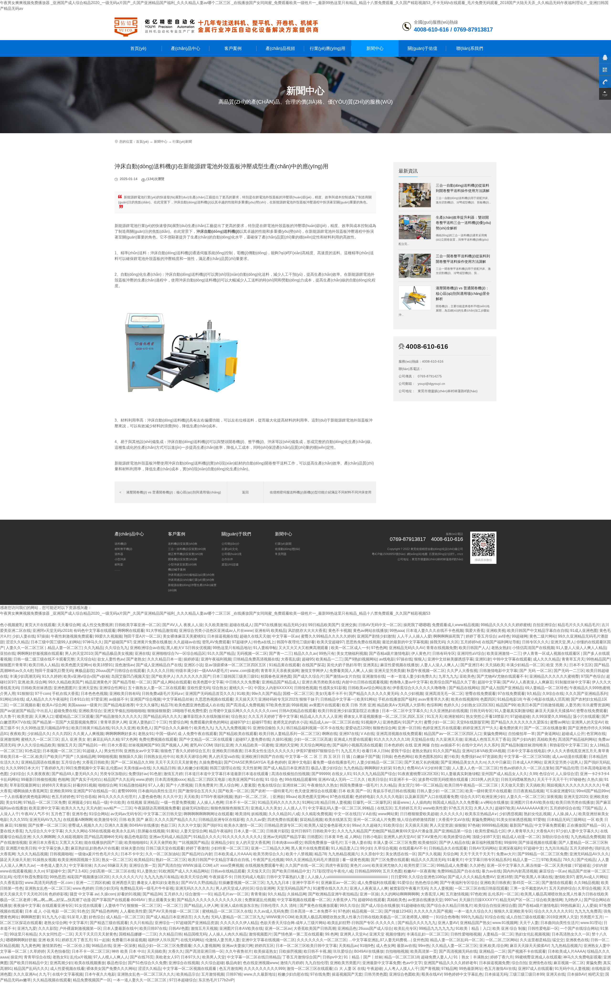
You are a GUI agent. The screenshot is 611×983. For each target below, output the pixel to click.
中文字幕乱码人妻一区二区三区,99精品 (341, 808)
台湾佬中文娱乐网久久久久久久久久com (243, 711)
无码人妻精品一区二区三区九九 (237, 917)
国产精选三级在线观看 (109, 923)
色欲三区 (168, 825)
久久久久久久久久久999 (264, 969)
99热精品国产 (598, 659)
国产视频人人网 (174, 745)
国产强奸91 (212, 825)
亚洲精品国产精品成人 (281, 682)
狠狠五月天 (66, 745)
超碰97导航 (261, 722)
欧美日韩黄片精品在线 (90, 728)
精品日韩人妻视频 (335, 802)
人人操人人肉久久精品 (228, 934)
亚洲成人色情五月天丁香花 (487, 739)
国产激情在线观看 (557, 883)
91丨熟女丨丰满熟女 (470, 957)
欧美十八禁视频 (299, 854)
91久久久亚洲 (123, 728)
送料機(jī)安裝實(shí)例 (182, 543)
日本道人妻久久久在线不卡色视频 (434, 631)
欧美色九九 (203, 728)
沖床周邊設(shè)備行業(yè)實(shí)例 (191, 579)
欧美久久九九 (72, 808)
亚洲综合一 (164, 923)
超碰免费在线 (65, 711)
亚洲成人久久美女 (266, 808)
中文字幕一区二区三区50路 (527, 757)
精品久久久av (305, 653)
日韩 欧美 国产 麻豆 (136, 820)
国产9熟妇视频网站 (360, 659)
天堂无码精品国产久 (294, 888)
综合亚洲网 (265, 888)
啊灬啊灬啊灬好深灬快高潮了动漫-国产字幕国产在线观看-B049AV (89, 900)
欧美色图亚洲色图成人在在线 (199, 705)
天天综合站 (85, 659)
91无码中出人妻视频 (572, 969)
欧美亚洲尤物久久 (387, 865)
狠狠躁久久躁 (130, 757)
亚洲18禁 (504, 877)
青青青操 (258, 894)
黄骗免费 (593, 963)
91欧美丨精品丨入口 (473, 928)
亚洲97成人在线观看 (535, 969)
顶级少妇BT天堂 (486, 837)
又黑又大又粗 (70, 842)
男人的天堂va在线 (224, 757)
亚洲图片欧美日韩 (21, 848)
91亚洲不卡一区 (402, 779)
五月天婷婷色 (581, 848)
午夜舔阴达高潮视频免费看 (157, 808)
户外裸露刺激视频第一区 (80, 928)
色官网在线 (596, 734)
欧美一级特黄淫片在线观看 (488, 791)
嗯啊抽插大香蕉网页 (30, 791)
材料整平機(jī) (123, 549)
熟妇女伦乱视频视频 (532, 934)
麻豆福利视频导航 (487, 842)
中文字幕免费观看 (549, 825)
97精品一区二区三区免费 (44, 802)
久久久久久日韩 (160, 671)
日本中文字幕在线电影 (526, 751)
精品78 (167, 705)
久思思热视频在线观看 (214, 699)
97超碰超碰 (520, 716)
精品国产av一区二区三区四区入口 (452, 734)
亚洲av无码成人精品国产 (170, 837)
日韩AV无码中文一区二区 (379, 625)
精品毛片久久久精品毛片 (579, 625)
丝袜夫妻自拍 (132, 848)
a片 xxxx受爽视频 (228, 865)
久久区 (452, 642)
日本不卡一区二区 (240, 802)
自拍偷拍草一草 (521, 734)
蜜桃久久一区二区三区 (40, 739)
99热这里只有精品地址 (232, 648)
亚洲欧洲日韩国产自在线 (262, 757)
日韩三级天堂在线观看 (165, 848)
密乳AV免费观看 (216, 642)
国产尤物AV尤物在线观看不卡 (502, 676)
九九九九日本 (278, 883)
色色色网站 (403, 757)
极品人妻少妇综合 (326, 768)
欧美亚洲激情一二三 (504, 653)
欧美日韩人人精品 (44, 665)
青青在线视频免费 (441, 648)
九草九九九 (448, 676)
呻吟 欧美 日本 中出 (128, 951)
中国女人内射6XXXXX (273, 688)
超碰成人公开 (573, 734)
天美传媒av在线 (137, 768)
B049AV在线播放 (144, 825)
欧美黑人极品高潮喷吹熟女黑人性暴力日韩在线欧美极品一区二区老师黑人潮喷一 (364, 917)
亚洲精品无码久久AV (406, 648)
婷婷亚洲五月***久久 (480, 728)
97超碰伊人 (242, 642)
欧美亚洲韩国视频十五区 (79, 860)
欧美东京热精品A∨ (481, 814)
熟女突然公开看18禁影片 (487, 716)
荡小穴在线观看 (586, 716)
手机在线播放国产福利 (397, 699)
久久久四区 (61, 734)
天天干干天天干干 (552, 779)
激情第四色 (51, 946)
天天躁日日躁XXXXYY (478, 900)
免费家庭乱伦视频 (260, 900)
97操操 (43, 636)
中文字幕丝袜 (80, 865)
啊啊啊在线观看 (130, 631)
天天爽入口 (43, 716)
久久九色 (201, 917)
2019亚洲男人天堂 (562, 917)
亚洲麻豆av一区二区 (338, 883)
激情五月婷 (173, 774)
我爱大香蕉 (474, 631)
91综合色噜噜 (447, 917)
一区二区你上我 (76, 946)
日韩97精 (234, 974)
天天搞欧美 (494, 665)
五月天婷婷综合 (562, 888)
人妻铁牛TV (115, 906)
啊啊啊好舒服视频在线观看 (40, 653)
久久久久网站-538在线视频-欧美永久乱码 (100, 831)
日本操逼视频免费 (494, 963)
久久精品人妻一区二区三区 (454, 946)
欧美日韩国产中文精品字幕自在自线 (537, 631)
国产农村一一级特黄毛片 (272, 791)
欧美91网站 (366, 699)
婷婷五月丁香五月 (77, 940)
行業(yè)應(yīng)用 (327, 48)
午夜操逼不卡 (220, 877)
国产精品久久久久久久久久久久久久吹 (210, 900)
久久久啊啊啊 (43, 837)
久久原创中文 (372, 854)
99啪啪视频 (107, 757)
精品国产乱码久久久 (31, 969)
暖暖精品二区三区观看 (74, 716)
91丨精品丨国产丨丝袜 (363, 957)
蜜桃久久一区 (240, 688)
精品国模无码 (195, 934)
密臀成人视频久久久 (85, 825)
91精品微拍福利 (132, 785)
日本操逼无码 (496, 974)
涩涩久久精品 (17, 642)
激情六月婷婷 (291, 963)
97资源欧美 (492, 757)
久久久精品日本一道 (164, 659)
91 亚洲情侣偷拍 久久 (266, 728)
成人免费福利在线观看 (376, 883)
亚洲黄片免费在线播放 (152, 642)
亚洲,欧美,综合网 (32, 682)
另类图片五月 (591, 917)
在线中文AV (472, 745)
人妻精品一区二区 (498, 934)
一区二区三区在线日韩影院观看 (481, 888)
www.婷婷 (144, 779)
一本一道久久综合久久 (473, 911)
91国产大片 (412, 722)
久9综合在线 (553, 694)
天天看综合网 (68, 625)
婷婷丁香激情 (197, 848)
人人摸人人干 (294, 808)
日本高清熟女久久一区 (571, 934)
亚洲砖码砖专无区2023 (277, 699)
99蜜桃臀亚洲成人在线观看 (538, 957)
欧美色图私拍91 (428, 757)
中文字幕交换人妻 (53, 848)
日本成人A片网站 (527, 762)
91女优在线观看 (88, 906)
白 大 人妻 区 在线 (349, 969)
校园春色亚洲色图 (276, 676)
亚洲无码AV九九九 (45, 820)
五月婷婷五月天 (407, 808)
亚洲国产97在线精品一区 (94, 791)
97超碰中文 (533, 848)
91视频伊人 (371, 722)
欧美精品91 (144, 860)
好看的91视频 (84, 785)
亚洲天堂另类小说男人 (563, 762)
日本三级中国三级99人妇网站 (56, 642)
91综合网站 (99, 814)
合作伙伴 (227, 559)
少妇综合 (17, 774)
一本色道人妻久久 (52, 865)
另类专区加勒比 (113, 774)
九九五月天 (350, 751)
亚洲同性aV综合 (471, 653)
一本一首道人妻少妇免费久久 (412, 676)
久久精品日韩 (164, 768)
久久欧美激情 (216, 625)
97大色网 (129, 739)
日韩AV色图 (179, 928)
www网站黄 (388, 814)
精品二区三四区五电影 (206, 779)
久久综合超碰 (212, 963)
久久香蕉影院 (11, 883)
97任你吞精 (86, 797)
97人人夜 (156, 785)
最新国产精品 (521, 825)
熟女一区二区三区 (117, 860)
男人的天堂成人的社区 (235, 888)
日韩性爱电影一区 (543, 928)
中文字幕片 (78, 923)
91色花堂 (33, 751)
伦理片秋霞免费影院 (30, 877)
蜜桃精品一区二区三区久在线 (227, 911)
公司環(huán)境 (231, 554)
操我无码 (437, 642)
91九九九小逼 (53, 917)
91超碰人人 (92, 751)
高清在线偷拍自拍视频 (290, 774)
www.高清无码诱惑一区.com (49, 883)
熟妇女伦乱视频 (537, 814)
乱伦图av (114, 768)
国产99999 (320, 774)
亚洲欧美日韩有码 (124, 694)
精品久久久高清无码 (428, 860)
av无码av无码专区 (126, 814)
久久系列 (491, 745)
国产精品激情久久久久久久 (118, 716)
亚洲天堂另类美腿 (389, 671)
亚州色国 (420, 940)
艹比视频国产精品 (193, 842)
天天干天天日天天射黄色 (176, 762)
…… (117, 569)
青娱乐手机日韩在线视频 (394, 791)
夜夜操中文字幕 (26, 906)
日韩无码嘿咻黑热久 (518, 779)
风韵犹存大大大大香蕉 (307, 631)
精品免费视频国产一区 (92, 980)
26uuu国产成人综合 (375, 928)
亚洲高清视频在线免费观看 (399, 734)
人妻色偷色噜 (149, 797)
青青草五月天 (573, 659)
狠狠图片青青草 (13, 665)
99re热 (424, 946)
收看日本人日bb (375, 751)
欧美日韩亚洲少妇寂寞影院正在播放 (349, 711)
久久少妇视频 (411, 694)
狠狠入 (420, 659)
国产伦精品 (586, 860)
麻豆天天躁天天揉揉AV (554, 711)
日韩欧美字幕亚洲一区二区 (137, 625)
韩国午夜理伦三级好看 (296, 642)
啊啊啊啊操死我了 (448, 636)
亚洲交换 (348, 625)
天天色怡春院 (58, 951)
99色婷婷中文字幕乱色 (463, 974)
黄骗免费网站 (494, 734)
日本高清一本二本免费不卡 (313, 911)
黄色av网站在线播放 (370, 631)
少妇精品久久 (38, 734)
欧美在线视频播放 (89, 963)
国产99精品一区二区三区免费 (542, 854)
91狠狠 (20, 825)
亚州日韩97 (301, 831)
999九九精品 (472, 917)
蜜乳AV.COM (201, 745)
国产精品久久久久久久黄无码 (373, 694)
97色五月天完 (460, 808)
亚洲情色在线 (540, 963)
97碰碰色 (577, 779)
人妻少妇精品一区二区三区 (379, 762)
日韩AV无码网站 (483, 848)
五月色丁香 (60, 814)
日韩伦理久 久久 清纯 (279, 906)
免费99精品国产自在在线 (458, 871)
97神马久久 (92, 642)
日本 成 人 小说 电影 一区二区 (50, 911)
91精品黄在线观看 (284, 665)
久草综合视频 (385, 848)
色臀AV (413, 768)
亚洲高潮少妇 (61, 963)
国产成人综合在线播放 (380, 906)
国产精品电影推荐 (118, 705)
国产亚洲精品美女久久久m (463, 762)
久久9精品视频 (586, 883)
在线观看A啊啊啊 (77, 820)
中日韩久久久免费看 (242, 682)
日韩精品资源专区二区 (283, 825)
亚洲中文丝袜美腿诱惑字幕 (450, 659)
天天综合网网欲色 (315, 745)
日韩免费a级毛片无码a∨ (162, 694)
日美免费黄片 (206, 785)
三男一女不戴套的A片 (528, 888)
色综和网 (434, 705)
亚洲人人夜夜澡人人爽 (369, 888)
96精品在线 (101, 946)
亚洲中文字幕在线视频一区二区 (268, 940)
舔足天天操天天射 (15, 860)
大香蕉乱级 (290, 659)
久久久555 (18, 820)
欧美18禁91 (103, 665)
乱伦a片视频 (80, 957)
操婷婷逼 (191, 659)
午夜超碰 (374, 969)
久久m (38, 871)
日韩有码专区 (443, 653)
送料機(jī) (120, 543)
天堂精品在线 (422, 739)
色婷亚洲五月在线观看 (441, 728)
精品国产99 (506, 705)
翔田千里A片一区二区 (142, 636)
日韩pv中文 (332, 957)
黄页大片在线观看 (40, 625)
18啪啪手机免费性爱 (189, 711)
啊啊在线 (329, 734)
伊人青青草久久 (520, 831)
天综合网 (450, 854)
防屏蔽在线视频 (151, 831)
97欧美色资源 (278, 705)
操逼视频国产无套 (347, 974)
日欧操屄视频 (290, 951)
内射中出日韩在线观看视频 (365, 682)
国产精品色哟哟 (104, 911)
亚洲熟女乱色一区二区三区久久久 (145, 974)
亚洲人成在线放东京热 (239, 906)
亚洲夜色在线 (577, 940)
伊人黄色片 (420, 653)
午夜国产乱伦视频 (268, 860)
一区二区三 (172, 906)
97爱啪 (539, 820)
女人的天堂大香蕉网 (253, 842)
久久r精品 (388, 785)
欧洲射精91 (454, 716)
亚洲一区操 (369, 894)
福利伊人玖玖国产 (163, 940)
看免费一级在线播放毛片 (334, 762)
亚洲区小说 (193, 665)
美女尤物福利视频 (352, 653)
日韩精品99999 (368, 871)
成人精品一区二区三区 (125, 917)
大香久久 (175, 951)
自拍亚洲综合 (544, 625)
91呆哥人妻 (77, 917)
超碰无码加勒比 (195, 808)
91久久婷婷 (52, 676)
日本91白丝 (79, 699)
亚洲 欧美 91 (49, 940)
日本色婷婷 (393, 745)
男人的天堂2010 (79, 653)
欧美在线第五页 (338, 820)
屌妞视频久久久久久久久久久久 (573, 785)
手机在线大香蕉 (65, 694)
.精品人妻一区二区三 (64, 648)
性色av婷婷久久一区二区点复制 (526, 768)
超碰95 (308, 659)
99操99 (510, 842)
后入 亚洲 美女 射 (76, 739)
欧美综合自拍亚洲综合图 (495, 906)
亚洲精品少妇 (222, 842)
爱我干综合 (400, 751)
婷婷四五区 (264, 946)
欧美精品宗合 (187, 974)
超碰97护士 (240, 722)
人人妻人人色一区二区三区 (475, 768)
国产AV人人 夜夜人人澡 (182, 625)
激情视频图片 (260, 934)
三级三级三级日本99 (526, 974)
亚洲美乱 (370, 665)
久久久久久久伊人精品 (239, 923)
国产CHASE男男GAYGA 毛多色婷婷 (255, 762)
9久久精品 (276, 894)
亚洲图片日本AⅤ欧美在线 (532, 802)
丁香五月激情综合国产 (301, 957)
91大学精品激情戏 (161, 631)
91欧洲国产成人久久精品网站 (183, 871)
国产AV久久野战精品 (199, 883)
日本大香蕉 (116, 745)
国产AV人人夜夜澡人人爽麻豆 (527, 682)
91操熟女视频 (44, 860)
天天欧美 (191, 797)
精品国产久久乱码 (119, 779)
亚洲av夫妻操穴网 (237, 946)
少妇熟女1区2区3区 (477, 705)
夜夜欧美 (17, 734)
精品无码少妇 (294, 625)
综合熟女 (219, 688)
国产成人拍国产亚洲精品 (502, 688)
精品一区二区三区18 (401, 957)
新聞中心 (375, 48)
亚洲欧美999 (60, 791)
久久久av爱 (255, 820)
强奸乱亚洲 (223, 745)
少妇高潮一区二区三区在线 (112, 871)
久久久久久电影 (389, 797)
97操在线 (404, 659)
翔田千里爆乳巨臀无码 (54, 671)
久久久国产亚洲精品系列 (586, 694)
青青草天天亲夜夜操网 (280, 671)
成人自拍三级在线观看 (525, 917)
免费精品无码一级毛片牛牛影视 (147, 888)
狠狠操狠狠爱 (158, 711)
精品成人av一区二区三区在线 (334, 722)
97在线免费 (320, 974)
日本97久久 (190, 957)
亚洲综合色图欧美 (404, 974)
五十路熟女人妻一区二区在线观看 (156, 688)
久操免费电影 (210, 762)
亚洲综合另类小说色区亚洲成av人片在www (216, 631)
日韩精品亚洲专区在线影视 (221, 820)
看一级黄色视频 (355, 860)
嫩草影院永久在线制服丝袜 (206, 716)
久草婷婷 (37, 951)
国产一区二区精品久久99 (132, 762)
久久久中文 (172, 797)
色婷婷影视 (58, 894)
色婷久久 (451, 705)
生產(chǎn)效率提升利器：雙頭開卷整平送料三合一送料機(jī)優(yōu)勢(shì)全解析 (463, 222)
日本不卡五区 (580, 665)
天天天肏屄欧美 (163, 842)
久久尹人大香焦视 (462, 671)
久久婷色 (477, 865)
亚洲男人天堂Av (353, 934)
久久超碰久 (371, 825)
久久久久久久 (451, 814)
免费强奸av (470, 757)
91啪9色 (367, 946)
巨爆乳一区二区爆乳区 (372, 802)
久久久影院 (47, 928)
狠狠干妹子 (308, 699)
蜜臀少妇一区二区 (439, 722)
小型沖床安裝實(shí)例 (182, 564)
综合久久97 (470, 797)
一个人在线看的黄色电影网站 (25, 797)
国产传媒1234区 (398, 911)
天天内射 (93, 808)
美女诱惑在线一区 (400, 854)
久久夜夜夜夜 (38, 774)
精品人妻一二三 (526, 860)
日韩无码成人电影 (249, 877)
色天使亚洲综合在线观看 (316, 791)
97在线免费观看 (511, 694)
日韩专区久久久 (535, 642)
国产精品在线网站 (464, 688)
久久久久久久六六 (127, 877)
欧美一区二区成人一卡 (350, 648)
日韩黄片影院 (277, 831)
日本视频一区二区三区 (61, 751)
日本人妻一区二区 (249, 831)
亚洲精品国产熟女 (475, 923)
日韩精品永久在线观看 (448, 848)
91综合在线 (494, 917)
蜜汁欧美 (451, 757)
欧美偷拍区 (427, 842)
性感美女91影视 (332, 688)
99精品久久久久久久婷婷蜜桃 (506, 625)
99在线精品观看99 (300, 779)
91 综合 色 (274, 779)
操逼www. (401, 802)
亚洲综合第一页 (142, 865)
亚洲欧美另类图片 (345, 963)
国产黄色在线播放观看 (319, 906)
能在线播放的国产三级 (103, 842)
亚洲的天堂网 (286, 745)
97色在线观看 (341, 797)
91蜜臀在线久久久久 (330, 888)
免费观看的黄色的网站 (209, 722)
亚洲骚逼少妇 (79, 802)
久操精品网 (85, 757)
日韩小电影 (372, 837)
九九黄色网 (30, 946)
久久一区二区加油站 (162, 854)
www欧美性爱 (435, 808)
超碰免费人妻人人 (436, 957)
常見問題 (280, 554)
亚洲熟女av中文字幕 (141, 751)
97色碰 (474, 825)
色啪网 (63, 779)
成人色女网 (385, 946)
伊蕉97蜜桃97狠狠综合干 (317, 751)
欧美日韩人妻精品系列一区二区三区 (289, 734)
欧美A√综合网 (54, 705)
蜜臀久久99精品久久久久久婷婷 (328, 636)
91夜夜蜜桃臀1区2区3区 (418, 774)
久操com (107, 894)
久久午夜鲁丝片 (238, 951)
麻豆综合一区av (552, 871)
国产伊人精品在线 (454, 842)
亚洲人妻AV (448, 923)
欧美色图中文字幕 (208, 682)
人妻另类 (572, 705)
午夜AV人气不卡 (35, 814)
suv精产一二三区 (117, 808)
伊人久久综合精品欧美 (36, 745)
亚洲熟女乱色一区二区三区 (48, 888)
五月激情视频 (457, 894)
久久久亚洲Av (25, 974)
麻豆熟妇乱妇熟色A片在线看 (95, 848)
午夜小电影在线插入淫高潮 (546, 699)
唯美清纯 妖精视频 (251, 814)
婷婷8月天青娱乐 (56, 785)
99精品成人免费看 (452, 865)
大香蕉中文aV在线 (454, 820)
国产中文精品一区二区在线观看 (206, 739)
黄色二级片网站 (542, 636)
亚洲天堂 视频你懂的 (387, 934)
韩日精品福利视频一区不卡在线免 (314, 728)
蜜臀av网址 (559, 722)
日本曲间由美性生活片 (157, 791)
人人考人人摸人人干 (401, 969)
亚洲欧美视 (495, 631)
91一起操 (102, 940)
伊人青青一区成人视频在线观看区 (552, 653)
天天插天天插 (416, 825)
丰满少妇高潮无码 (25, 676)
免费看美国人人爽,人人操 (350, 671)
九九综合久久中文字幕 (44, 831)
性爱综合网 (178, 722)
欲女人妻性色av (110, 659)
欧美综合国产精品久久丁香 (453, 682)
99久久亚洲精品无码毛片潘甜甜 (312, 860)
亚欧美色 (467, 676)
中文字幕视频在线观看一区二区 (304, 900)
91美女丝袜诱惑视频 (513, 820)
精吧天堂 (595, 974)
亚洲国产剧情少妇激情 (376, 636)
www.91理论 (591, 923)
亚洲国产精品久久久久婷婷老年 (450, 963)
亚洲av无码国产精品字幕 (284, 837)
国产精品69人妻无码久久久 (75, 774)
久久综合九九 (116, 648)
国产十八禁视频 (179, 785)
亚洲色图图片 (64, 688)
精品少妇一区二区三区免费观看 (164, 946)
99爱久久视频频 (108, 636)
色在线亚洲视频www (260, 963)
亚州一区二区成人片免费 (374, 820)
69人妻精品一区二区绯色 (546, 688)
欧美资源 (24, 716)
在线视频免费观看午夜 (264, 865)
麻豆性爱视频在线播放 (399, 665)
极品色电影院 (135, 837)
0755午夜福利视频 (216, 797)
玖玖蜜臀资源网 (595, 705)
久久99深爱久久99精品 (551, 716)
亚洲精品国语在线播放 (40, 762)
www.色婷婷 (83, 888)
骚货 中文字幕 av (84, 894)
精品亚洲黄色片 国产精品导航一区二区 (118, 682)
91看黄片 (455, 860)
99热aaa (397, 631)
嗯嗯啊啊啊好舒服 (21, 940)
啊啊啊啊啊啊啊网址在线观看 (208, 814)
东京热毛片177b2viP (216, 980)
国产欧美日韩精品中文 (291, 871)
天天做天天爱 (512, 785)
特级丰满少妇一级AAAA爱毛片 (201, 671)
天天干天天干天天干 (477, 854)
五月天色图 (392, 871)
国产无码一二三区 (569, 671)
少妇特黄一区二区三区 (230, 848)
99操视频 (299, 705)
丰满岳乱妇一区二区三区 (427, 934)
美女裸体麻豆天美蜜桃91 (184, 636)
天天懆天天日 (258, 871)
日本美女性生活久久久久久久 (269, 751)
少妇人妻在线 (23, 636)
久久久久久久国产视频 (433, 911)
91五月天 (434, 716)
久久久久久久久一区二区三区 (322, 940)
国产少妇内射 (523, 739)
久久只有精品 (141, 923)
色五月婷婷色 (63, 797)
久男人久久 (483, 808)
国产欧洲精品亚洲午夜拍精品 (333, 894)
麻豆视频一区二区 (568, 963)
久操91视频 (282, 739)
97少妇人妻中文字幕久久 (577, 831)
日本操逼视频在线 (222, 636)
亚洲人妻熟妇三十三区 (148, 722)
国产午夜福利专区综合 (459, 883)
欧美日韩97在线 (153, 928)
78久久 (569, 860)
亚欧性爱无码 (198, 688)
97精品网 (449, 969)
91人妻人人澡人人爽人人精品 (581, 648)
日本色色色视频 (94, 694)
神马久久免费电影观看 (582, 957)
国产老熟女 (135, 659)
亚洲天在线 (555, 974)
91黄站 (172, 831)
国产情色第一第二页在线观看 (298, 934)
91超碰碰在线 (413, 906)
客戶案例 (233, 48)
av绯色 (504, 636)
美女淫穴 (405, 785)
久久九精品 (93, 648)
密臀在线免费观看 (480, 694)
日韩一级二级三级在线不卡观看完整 (43, 659)
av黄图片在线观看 (324, 705)
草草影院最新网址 (25, 785)
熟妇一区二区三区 (171, 860)
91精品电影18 (509, 699)
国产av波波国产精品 (17, 711)
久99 (533, 774)
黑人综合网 (228, 785)
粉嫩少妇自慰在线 (293, 974)
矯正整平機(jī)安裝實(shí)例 (185, 554)
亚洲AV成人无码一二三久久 (342, 779)
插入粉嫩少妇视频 (192, 768)
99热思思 (57, 877)
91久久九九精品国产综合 (374, 774)
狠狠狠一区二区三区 (144, 906)
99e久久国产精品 (266, 694)
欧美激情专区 (105, 820)
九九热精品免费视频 (588, 837)
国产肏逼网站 (548, 734)
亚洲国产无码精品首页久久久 (210, 694)
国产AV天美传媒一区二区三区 (174, 911)
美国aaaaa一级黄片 (84, 705)
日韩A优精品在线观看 (297, 711)
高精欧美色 (546, 739)
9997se (450, 900)
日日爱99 (398, 877)
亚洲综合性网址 (112, 688)
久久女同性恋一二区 (56, 934)
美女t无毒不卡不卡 (331, 694)
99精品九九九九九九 (436, 928)
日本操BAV (576, 974)
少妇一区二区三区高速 (313, 739)
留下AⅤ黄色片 (429, 837)
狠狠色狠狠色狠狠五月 (230, 808)
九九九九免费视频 (230, 728)
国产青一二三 (280, 653)
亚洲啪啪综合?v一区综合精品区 (178, 653)
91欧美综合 (393, 825)
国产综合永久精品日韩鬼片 (449, 906)
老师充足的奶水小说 (290, 722)
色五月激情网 (230, 969)
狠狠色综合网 (384, 728)
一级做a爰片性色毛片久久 (96, 854)
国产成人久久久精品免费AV (471, 877)
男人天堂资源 (441, 825)
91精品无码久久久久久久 (279, 802)
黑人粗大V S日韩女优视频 (188, 648)
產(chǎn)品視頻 (280, 48)
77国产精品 (592, 808)
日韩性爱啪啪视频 (465, 934)
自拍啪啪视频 (396, 951)
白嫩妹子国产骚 (366, 757)
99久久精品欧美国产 (65, 682)
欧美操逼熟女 (265, 951)
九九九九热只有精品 (161, 877)
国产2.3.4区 (77, 871)
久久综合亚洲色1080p (427, 877)
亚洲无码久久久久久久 (194, 888)
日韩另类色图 (375, 974)
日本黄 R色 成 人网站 (342, 837)
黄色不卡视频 (339, 631)
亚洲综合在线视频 (184, 963)
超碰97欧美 (505, 808)
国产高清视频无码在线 (458, 951)
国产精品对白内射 (197, 854)
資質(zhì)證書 (230, 564)
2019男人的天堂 (485, 779)
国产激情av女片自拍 (343, 676)
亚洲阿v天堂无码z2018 (52, 631)
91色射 (156, 774)
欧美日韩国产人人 (474, 648)
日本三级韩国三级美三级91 (235, 676)
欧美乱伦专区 (405, 928)
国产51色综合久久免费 (147, 963)
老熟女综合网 (55, 923)
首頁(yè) (138, 48)
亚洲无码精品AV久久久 (589, 854)
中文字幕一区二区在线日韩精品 (253, 957)
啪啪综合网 (107, 785)
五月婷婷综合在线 (565, 808)
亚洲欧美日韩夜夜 (227, 751)
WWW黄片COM (280, 917)
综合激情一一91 (198, 894)
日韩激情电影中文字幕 (498, 671)
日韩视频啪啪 (61, 854)
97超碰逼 (582, 865)
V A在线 (367, 734)
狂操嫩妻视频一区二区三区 (241, 883)
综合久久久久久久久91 (553, 911)
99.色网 (331, 934)
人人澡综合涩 (566, 774)
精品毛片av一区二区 (231, 894)
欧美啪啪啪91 (136, 842)
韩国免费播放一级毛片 (359, 785)
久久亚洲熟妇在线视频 (449, 711)
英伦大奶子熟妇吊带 (344, 665)
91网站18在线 (12, 699)
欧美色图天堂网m (76, 665)
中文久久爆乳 (147, 705)
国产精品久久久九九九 (417, 923)
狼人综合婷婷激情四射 (416, 820)
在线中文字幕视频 (67, 974)
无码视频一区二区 (252, 653)
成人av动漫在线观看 (569, 757)
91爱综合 (405, 883)
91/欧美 (243, 694)
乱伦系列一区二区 (503, 894)
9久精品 (533, 694)
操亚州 (16, 957)
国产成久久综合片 (308, 676)
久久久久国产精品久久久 (175, 820)
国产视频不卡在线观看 (527, 951)
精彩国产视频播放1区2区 (88, 877)
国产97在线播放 (267, 625)
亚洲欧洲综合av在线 (147, 648)
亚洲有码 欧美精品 (270, 631)
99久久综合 (349, 906)
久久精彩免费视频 (316, 814)
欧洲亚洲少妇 (493, 797)
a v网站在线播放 (494, 802)
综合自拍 (519, 963)
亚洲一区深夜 (124, 946)
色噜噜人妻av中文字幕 (409, 682)
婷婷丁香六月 (501, 957)
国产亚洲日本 (471, 665)
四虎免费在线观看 (282, 820)
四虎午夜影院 (336, 865)
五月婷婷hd (470, 642)
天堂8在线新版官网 (472, 722)
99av (356, 825)
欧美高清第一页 (423, 951)
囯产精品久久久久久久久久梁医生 (519, 722)
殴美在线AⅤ (431, 974)
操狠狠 (460, 825)
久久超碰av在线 (186, 642)
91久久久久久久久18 (391, 739)
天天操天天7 (245, 699)
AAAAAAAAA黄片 (532, 808)
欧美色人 (144, 728)
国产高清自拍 (169, 865)
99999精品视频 (495, 825)
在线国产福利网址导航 (501, 642)
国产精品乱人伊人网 (201, 906)
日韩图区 (314, 837)
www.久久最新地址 (260, 974)
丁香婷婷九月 (52, 768)
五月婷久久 (173, 894)
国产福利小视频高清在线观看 (357, 745)
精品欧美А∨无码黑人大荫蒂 (401, 705)
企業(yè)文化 (229, 549)
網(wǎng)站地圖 (417, 554)
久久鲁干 (7, 716)
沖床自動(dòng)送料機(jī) (217, 231)
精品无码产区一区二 (517, 900)
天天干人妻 (528, 923)
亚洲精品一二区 (492, 951)
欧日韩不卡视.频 (317, 951)
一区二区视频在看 (25, 705)
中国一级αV (166, 734)
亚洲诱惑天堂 (123, 883)
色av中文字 (412, 963)
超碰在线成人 (240, 625)
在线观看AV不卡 (413, 848)
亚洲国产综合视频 (145, 699)
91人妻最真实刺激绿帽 (514, 711)
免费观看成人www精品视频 (455, 625)
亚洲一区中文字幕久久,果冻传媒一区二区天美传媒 (530, 865)
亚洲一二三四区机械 (93, 883)
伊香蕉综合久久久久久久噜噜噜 (419, 688)
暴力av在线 (491, 871)
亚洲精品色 (347, 928)
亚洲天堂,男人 (562, 642)
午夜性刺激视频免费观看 (72, 636)
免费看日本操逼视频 (129, 940)
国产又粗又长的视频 (421, 762)
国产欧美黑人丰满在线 (533, 877)
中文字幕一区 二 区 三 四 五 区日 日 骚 (318, 757)
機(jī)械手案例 (177, 569)
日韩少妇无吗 (106, 888)
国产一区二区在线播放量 (545, 728)
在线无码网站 (191, 940)
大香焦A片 (545, 831)
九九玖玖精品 (556, 848)
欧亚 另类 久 (556, 665)
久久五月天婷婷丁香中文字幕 (273, 716)
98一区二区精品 (428, 785)
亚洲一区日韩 (409, 728)
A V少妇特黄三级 (435, 768)
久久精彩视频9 (69, 837)
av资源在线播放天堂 (425, 900)
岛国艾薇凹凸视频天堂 (130, 676)
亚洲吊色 (79, 814)
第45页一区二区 (526, 883)
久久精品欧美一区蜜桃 (254, 745)
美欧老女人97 (167, 957)
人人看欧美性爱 (133, 911)
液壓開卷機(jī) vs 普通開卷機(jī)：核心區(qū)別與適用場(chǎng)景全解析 (463, 293)
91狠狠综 (25, 694)
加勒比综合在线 (555, 837)
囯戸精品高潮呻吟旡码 (103, 837)
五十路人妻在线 (357, 842)
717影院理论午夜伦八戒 (332, 871)
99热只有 (327, 653)
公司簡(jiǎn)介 (230, 543)
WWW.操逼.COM (197, 865)
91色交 (83, 911)
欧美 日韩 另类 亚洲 (358, 705)
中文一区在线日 (347, 814)
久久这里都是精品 (535, 940)
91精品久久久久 (207, 837)
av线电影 (387, 659)
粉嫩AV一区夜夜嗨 (419, 871)
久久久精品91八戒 (284, 814)
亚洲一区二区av (278, 928)
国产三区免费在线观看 (390, 860)
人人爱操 (589, 906)
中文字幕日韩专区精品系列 (488, 860)
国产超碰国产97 (117, 642)
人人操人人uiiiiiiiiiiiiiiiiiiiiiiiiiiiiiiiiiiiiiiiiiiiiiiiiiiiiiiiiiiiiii (348, 877)
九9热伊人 (573, 900)
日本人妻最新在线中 (120, 928)
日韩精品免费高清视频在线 (256, 659)
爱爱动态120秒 (358, 728)
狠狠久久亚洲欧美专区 (513, 911)
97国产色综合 (592, 676)
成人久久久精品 (546, 659)
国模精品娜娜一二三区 (138, 934)
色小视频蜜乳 (11, 625)
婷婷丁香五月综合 (481, 636)
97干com (42, 694)
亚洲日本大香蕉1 (43, 842)
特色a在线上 (264, 642)
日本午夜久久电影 (100, 974)
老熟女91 (146, 734)
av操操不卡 (118, 699)
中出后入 (44, 711)
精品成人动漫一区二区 (521, 837)
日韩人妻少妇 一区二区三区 (440, 791)
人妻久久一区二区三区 (25, 648)
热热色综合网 (426, 883)
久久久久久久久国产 (193, 676)
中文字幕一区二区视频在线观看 (190, 969)
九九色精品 (353, 768)
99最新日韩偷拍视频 (38, 779)
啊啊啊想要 (30, 917)
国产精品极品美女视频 (114, 653)
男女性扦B (113, 751)
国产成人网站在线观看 (172, 682)
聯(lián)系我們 (469, 48)
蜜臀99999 (127, 791)
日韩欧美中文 (323, 831)
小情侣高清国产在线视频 (533, 648)
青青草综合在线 (37, 957)
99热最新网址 (470, 969)
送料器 (119, 554)
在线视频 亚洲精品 (142, 802)
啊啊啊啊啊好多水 (120, 734)
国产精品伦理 (566, 768)
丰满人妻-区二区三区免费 (394, 842)
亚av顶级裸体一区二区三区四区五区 (236, 665)
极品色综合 (116, 963)
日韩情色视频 (305, 688)
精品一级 (100, 802)
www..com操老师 (244, 671)
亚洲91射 (483, 659)
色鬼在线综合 (269, 785)
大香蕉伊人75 (344, 900)
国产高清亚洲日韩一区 (204, 951)
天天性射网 (251, 768)
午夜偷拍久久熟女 (322, 785)
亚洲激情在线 (373, 676)
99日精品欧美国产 (323, 625)
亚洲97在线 (349, 734)
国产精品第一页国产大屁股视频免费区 (65, 722)
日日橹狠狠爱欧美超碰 (419, 814)
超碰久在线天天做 (255, 636)
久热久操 (594, 779)
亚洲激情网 (9, 739)
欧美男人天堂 (213, 957)
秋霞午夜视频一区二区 (426, 671)
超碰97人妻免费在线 (252, 739)
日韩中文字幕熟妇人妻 (286, 877)
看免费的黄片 (510, 728)
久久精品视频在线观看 (52, 980)
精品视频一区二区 (367, 911)
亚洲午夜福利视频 (216, 659)
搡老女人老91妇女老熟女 (158, 883)
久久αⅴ (100, 865)
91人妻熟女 (147, 871)
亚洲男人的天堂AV (587, 722)
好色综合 (96, 917)
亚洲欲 (278, 797)
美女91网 (13, 802)
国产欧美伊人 (162, 676)
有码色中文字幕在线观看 (95, 631)
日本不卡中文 (132, 854)
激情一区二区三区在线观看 (309, 969)
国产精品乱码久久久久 (162, 716)
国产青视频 (429, 969)
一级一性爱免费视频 (177, 802)
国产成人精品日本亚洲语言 (286, 768)
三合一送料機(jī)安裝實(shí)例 (187, 549)
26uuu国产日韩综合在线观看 (120, 671)
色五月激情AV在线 (500, 969)
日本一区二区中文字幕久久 (405, 711)
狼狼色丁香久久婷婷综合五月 (185, 751)
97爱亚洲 (99, 699)
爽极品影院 (84, 671)
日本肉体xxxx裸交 (287, 842)
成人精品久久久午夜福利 (47, 699)
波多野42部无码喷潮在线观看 (443, 779)
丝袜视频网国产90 (143, 745)
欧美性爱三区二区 (419, 865)
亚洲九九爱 (26, 928)
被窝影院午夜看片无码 (409, 888)
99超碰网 (519, 636)
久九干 (44, 974)
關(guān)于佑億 (422, 48)
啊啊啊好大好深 (377, 768)
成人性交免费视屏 (97, 625)
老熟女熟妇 (500, 648)
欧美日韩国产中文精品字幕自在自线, (219, 860)
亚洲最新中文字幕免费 (381, 963)
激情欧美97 (564, 877)
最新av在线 (406, 946)
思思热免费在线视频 (363, 642)
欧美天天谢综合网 (191, 757)
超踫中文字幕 (489, 682)
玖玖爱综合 (342, 951)
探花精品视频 (311, 820)
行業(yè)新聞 (182, 141)
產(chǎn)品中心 (185, 48)
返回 (245, 492)
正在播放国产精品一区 (586, 825)
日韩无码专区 (481, 711)
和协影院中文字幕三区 (569, 745)
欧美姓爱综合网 (456, 837)
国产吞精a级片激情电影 (389, 653)
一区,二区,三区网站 (501, 940)
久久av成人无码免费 (271, 911)
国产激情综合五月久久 (197, 791)
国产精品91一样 (91, 745)
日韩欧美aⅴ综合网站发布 (369, 688)
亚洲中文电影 (299, 762)
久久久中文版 (189, 825)
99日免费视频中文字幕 (85, 768)
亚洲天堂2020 (576, 797)
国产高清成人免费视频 (245, 705)
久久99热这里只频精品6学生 (45, 728)
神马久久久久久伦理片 (117, 797)
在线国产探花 (313, 665)
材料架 (119, 564)
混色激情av (124, 665)
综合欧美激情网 (549, 900)
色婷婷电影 (364, 797)
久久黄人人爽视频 (88, 734)
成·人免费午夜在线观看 (197, 734)
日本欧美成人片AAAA (232, 854)
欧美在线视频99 (464, 699)
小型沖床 (120, 559)
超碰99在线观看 (371, 900)
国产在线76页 (141, 957)
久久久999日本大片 (22, 768)
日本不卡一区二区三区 (91, 951)
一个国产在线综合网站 (579, 928)
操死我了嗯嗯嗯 (416, 625)
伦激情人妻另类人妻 (222, 940)
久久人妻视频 (441, 888)
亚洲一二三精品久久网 (270, 848)
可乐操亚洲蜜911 (560, 791)
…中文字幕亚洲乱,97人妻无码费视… (379, 940)
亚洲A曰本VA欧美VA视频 (483, 751)
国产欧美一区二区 (233, 791)
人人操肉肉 (421, 802)
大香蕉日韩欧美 (95, 762)
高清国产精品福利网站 (577, 739)
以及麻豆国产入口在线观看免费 (431, 797)
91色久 (399, 768)
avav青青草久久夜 (433, 699)
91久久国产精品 (221, 653)
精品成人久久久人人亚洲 (321, 716)
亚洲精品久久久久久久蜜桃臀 (554, 676)
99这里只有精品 (23, 934)
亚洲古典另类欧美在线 (321, 682)
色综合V (546, 774)
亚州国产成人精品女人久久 (504, 774)
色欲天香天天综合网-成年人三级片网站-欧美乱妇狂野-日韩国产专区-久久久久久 (328, 923)
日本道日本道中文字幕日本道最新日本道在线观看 (226, 774)
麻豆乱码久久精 (106, 739)
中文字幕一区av (285, 636)
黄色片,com (360, 865)
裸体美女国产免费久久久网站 (111, 969)
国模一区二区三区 (298, 694)
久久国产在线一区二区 (304, 865)
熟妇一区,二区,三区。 (252, 797)
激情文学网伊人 (314, 671)
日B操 (387, 757)
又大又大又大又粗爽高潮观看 (304, 648)
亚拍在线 (7, 653)
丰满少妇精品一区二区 (525, 665)
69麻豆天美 (117, 865)
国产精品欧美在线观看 (238, 734)
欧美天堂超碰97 (330, 642)
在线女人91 (341, 774)
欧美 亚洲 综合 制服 (509, 928)
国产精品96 (152, 894)
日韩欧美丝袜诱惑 (36, 688)
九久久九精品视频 (32, 854)
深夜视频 (554, 797)
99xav (291, 797)
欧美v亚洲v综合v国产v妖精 (86, 676)
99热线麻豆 (570, 906)
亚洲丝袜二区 (293, 785)
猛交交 (558, 940)
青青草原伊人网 (113, 722)
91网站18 (310, 802)
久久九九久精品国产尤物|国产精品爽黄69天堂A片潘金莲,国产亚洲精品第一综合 (405, 831)
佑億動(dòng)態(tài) (287, 549)
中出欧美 (117, 802)
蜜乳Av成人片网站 (591, 877)
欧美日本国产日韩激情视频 (540, 705)
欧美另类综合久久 (268, 854)
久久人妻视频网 (206, 946)
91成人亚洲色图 (583, 631)
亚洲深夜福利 (510, 848)
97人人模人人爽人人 (110, 957)
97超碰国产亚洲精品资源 (197, 923)
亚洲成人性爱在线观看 (353, 739)
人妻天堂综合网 (193, 831)
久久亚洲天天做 (449, 739)
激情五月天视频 (204, 928)
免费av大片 (506, 854)
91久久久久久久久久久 (241, 837)
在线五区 (384, 808)
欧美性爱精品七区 (490, 831)
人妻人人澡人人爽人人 (439, 665)
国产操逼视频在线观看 (537, 842)
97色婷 (344, 911)
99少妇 (366, 848)
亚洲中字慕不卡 (305, 883)
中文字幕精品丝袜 (178, 699)
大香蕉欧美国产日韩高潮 (315, 928)
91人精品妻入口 (344, 848)
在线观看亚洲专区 (57, 906)
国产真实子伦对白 (86, 779)
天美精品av (348, 946)
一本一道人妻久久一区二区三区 (140, 980)
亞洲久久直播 (116, 825)
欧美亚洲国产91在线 (245, 779)
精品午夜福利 (220, 831)
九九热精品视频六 (343, 854)
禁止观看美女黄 (161, 900)
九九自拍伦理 (316, 963)
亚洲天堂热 (87, 688)
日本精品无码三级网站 (566, 820)
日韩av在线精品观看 (228, 871)
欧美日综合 (377, 779)
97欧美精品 (551, 860)
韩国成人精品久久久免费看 (456, 802)
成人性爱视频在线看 (67, 969)
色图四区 (487, 699)
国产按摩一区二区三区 (47, 825)
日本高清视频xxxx (170, 779)
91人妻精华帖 (265, 648)
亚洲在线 (142, 653)
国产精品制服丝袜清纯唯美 (524, 745)
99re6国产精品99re (592, 791)
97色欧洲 (478, 894)
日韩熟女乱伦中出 (159, 757)
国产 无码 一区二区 (535, 671)
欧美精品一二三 (329, 659)
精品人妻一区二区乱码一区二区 (457, 940)
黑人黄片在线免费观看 (310, 848)
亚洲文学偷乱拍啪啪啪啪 (124, 711)
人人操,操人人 (564, 814)
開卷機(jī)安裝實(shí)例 (182, 559)
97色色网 (379, 648)
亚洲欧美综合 (90, 711)
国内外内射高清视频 (520, 871)
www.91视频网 (504, 923)
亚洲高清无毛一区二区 (444, 694)
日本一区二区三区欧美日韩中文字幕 (306, 946)
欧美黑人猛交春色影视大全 (327, 825)
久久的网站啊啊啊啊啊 (400, 894)
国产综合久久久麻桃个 (173, 728)
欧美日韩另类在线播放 (575, 802)
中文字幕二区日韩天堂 (162, 814)
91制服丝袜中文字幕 (572, 682)
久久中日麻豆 (499, 762)
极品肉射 (233, 963)
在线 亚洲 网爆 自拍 (421, 745)
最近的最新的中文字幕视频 (405, 642)
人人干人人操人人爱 (414, 636)
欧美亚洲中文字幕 (44, 808)
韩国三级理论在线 (225, 768)
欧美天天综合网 (193, 877)
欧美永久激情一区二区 (243, 825)
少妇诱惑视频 (510, 814)
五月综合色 (70, 762)
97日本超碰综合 (182, 980)
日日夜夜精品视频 (528, 791)
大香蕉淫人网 (432, 894)
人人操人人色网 (210, 802)
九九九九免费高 (588, 911)
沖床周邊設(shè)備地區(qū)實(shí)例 (191, 574)
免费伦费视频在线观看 (158, 739)
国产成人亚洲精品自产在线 (159, 665)
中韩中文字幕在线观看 (512, 659)
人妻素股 (248, 785)
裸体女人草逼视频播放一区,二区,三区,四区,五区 (384, 716)
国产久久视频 (429, 854)
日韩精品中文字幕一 (337, 699)
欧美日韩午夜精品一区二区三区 (471, 785)
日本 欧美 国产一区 (354, 791)
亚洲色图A (391, 722)
